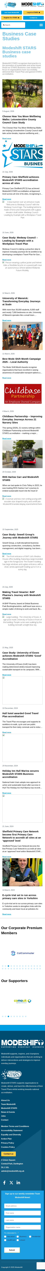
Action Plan (6, 1139)
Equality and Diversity (11, 1135)
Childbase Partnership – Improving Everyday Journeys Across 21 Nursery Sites (22, 419)
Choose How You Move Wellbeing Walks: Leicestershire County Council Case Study (21, 119)
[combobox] (13, 25)
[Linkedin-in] (18, 1183)
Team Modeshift (8, 1104)
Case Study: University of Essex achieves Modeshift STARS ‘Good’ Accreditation (21, 655)
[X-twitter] (11, 1183)
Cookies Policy (8, 1147)
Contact (4, 1120)
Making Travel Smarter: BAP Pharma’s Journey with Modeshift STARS (21, 595)
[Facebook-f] (4, 1183)
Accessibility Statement (11, 1130)
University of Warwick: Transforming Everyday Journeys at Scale (21, 301)
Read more (6, 138)
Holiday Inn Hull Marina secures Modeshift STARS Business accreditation (20, 774)
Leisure (22, 1240)
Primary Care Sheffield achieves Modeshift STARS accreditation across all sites (20, 180)
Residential (36, 1236)
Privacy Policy (7, 1143)
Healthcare (11, 1240)
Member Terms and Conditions (15, 1126)
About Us (5, 1100)
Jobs (3, 1116)
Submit (12, 1250)
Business (23, 1236)
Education (11, 1236)
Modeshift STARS (9, 1108)
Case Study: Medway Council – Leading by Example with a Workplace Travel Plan (20, 240)
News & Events (8, 1112)
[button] (41, 25)
